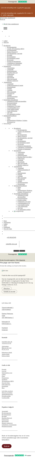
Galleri (5, 41)
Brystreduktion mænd (13, 58)
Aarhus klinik (5, 354)
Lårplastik (10, 76)
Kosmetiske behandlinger (11, 100)
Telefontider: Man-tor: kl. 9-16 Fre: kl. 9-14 (6, 348)
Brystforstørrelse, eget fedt (14, 53)
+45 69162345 (11, 237)
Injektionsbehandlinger (10, 115)
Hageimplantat (11, 87)
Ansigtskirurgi (8, 82)
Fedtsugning (10, 74)
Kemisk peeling (11, 104)
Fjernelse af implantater (13, 64)
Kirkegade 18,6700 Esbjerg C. (6, 322)
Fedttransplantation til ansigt (15, 85)
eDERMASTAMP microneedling (16, 101)
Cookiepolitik (5, 397)
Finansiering (7, 222)
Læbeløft (9, 90)
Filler (8, 119)
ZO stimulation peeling (13, 114)
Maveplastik (10, 77)
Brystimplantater (12, 50)
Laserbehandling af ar (13, 108)
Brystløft (9, 55)
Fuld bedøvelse (6, 384)
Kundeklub (7, 227)
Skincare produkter (7, 392)
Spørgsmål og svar (7, 373)
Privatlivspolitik (6, 396)
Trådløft (9, 95)
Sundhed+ (4, 379)
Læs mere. (10, 15)
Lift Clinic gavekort (7, 391)
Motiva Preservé (22, 136)
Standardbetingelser (7, 394)
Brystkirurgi (7, 45)
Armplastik (10, 69)
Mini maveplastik (12, 79)
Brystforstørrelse (12, 47)
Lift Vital (9, 112)
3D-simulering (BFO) (8, 381)
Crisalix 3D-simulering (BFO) (15, 49)
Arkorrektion (11, 68)
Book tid (2, 19)
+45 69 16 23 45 (6, 343)
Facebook (5, 328)
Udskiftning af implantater (14, 63)
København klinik (7, 352)
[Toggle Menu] (0, 21)
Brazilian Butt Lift (12, 72)
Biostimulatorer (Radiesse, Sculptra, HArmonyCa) (25, 191)
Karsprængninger (12, 103)
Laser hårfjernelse (12, 111)
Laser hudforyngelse (13, 109)
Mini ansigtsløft (11, 92)
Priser (5, 221)
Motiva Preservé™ (12, 52)
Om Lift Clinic (8, 229)
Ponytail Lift (10, 93)
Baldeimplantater (12, 71)
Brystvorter (10, 60)
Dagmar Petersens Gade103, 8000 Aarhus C (8, 315)
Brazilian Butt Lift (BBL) (25, 157)
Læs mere (27, 7)
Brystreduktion (11, 57)
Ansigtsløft (10, 84)
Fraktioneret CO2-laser (13, 106)
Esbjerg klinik (6, 356)
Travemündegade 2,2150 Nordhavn (8, 308)
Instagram (5, 330)
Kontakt (4, 369)
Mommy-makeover (12, 80)
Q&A (5, 225)
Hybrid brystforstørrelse (14, 61)
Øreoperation (11, 98)
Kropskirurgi (7, 66)
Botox (9, 117)
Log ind (4, 371)
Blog (3, 388)
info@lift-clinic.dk (11, 244)
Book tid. (22, 260)
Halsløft (9, 88)
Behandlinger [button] (7, 123)
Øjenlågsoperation (12, 96)
